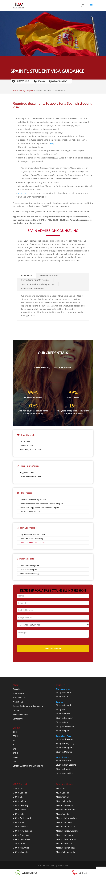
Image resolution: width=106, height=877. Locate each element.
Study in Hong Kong (65, 743)
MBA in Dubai (19, 843)
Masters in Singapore (66, 835)
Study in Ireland (63, 705)
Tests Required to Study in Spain (33, 499)
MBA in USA (18, 788)
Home (15, 90)
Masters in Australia (65, 826)
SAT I (15, 749)
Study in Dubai (63, 769)
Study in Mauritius (64, 773)
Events (16, 710)
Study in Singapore (65, 739)
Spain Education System (29, 565)
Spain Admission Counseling (31, 538)
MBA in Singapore (21, 835)
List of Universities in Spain (30, 476)
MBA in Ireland (19, 801)
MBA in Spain (25, 441)
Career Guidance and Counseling (28, 706)
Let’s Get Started (53, 648)
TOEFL (28, 193)
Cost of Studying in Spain (30, 511)
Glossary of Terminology (29, 573)
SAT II (15, 753)
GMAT (15, 757)
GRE (14, 761)
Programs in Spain (27, 472)
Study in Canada (63, 692)
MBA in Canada (20, 792)
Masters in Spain (26, 445)
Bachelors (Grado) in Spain (30, 449)
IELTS (20, 193)
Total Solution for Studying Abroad (37, 284)
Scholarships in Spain (28, 569)
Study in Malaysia (64, 752)
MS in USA (61, 788)
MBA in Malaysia (20, 852)
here (51, 143)
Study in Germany (64, 718)
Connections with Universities (35, 280)
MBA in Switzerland (22, 818)
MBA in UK (17, 797)
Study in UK (61, 709)
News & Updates (20, 714)
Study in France (63, 713)
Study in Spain (27, 90)
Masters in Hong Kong (66, 839)
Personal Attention (49, 275)
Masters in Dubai (64, 843)
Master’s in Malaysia (65, 852)
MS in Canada (62, 792)
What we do (18, 693)
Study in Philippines (65, 747)
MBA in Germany (20, 805)
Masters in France (64, 805)
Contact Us (18, 718)
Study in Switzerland (65, 726)
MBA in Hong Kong (21, 839)
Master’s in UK (62, 797)
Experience (26, 275)
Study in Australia (64, 760)
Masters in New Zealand (67, 831)
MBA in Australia (20, 826)
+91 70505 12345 (22, 81)
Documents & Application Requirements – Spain (39, 507)
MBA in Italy (18, 814)
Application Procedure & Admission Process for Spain (41, 503)
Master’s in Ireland (64, 801)
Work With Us (19, 697)
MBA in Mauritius (21, 847)
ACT (14, 744)
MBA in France (19, 809)
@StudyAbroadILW (59, 81)
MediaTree (63, 865)
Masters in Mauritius (65, 847)
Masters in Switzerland (66, 818)
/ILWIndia (41, 81)
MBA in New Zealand (22, 831)
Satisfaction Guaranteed (32, 288)
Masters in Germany (65, 809)
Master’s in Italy (63, 814)
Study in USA (62, 696)
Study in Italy (62, 722)
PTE (14, 740)
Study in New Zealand (66, 765)
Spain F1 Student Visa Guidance (32, 542)
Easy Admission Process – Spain (32, 534)
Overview (17, 689)
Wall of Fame (19, 701)
